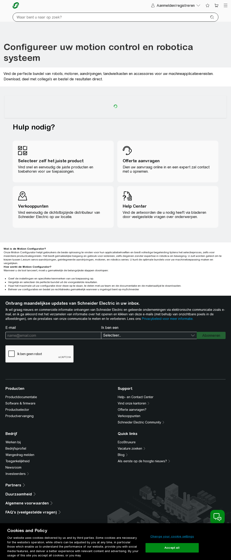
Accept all (172, 547)
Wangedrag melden (19, 455)
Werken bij (13, 442)
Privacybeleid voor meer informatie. (167, 319)
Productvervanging (19, 416)
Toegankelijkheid (17, 461)
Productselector (17, 409)
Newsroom (13, 467)
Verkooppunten (129, 416)
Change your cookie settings (172, 536)
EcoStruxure (127, 442)
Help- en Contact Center (135, 397)
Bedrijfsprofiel (15, 448)
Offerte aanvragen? (132, 409)
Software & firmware (20, 403)
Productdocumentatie (21, 397)
